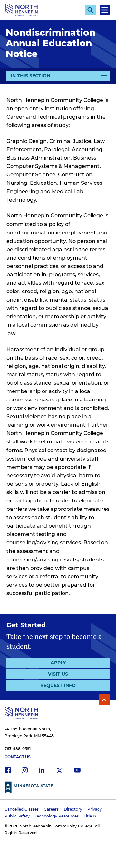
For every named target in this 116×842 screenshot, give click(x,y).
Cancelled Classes (22, 809)
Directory (73, 809)
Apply (58, 663)
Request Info (58, 685)
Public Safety (17, 816)
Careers (51, 809)
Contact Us (18, 756)
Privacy (94, 809)
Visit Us (58, 674)
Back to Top (104, 699)
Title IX (90, 816)
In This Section (30, 77)
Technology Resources (57, 816)
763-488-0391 (18, 748)
